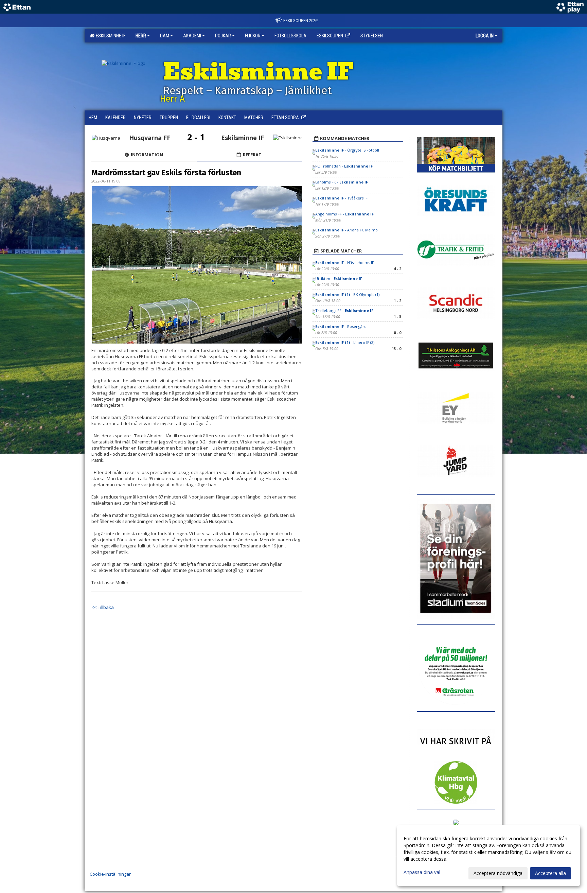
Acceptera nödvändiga (498, 873)
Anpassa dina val (422, 872)
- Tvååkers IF (341, 197)
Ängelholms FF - (344, 213)
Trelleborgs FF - (344, 310)
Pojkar (223, 35)
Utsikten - (338, 278)
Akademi (192, 35)
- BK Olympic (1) (347, 294)
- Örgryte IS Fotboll (347, 150)
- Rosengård (341, 326)
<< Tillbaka (102, 607)
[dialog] (488, 855)
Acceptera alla (550, 873)
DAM (164, 35)
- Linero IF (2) (344, 342)
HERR (141, 35)
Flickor (253, 35)
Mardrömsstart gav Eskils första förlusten (166, 172)
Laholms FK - (341, 182)
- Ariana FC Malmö (346, 229)
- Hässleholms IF (344, 262)
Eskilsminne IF (109, 35)
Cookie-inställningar (110, 874)
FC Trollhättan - (344, 166)
